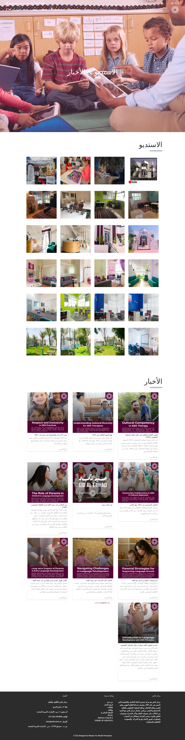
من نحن (110, 702)
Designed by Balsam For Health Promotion (95, 736)
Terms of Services (104, 721)
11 (100, 603)
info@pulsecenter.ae (17, 3)
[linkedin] (172, 3)
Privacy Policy (105, 718)
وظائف (110, 710)
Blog (110, 715)
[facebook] (178, 3)
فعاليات (110, 707)
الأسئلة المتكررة (107, 713)
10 (101, 603)
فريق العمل (108, 705)
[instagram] (175, 3)
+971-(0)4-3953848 (37, 3)
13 (96, 603)
